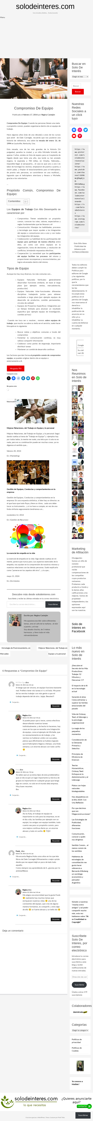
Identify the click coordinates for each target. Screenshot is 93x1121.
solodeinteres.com (45, 6)
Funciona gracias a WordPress (35, 1117)
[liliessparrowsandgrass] (81, 517)
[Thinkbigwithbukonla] (75, 536)
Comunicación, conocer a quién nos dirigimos (78, 837)
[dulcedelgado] (81, 437)
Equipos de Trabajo (22, 209)
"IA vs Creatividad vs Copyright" (80, 919)
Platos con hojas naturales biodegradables (79, 788)
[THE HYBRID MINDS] (81, 530)
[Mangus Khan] (81, 493)
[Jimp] (75, 505)
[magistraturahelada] (81, 499)
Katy (17, 770)
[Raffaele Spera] (75, 468)
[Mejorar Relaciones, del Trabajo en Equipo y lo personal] (36, 423)
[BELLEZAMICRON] (75, 450)
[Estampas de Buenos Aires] (75, 517)
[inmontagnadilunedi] (75, 443)
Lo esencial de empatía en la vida (21, 553)
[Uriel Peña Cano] (75, 413)
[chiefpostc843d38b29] (75, 474)
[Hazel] (75, 511)
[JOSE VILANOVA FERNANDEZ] (81, 480)
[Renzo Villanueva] (81, 487)
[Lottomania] (81, 524)
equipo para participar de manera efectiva (36, 242)
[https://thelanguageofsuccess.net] (81, 394)
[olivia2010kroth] (75, 499)
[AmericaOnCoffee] (75, 493)
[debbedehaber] (75, 530)
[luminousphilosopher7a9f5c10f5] (81, 413)
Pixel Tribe (61, 1117)
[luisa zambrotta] (75, 419)
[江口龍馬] (81, 400)
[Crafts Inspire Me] (81, 456)
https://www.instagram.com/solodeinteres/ (80, 222)
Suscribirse (53, 604)
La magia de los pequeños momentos (78, 731)
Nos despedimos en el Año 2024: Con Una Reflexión (80, 800)
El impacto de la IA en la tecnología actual (79, 688)
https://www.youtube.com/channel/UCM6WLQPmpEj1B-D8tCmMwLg (80, 175)
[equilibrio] (75, 394)
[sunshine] (81, 431)
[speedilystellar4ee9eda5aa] (75, 437)
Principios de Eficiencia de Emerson (77, 757)
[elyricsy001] (75, 388)
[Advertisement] (46, 40)
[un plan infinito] (75, 431)
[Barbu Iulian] (81, 536)
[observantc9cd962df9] (81, 443)
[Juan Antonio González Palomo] (75, 406)
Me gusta (15, 369)
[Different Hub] (75, 456)
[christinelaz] (81, 468)
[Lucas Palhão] (81, 474)
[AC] (75, 487)
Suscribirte (79, 985)
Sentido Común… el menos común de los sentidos (80, 848)
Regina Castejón (48, 115)
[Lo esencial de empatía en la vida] (28, 548)
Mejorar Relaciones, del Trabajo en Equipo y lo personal (30, 428)
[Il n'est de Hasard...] (81, 450)
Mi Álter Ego (20, 682)
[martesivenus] (75, 400)
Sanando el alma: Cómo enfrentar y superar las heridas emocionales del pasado (80, 703)
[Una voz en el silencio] (75, 524)
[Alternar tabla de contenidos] (24, 202)
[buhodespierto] (75, 425)
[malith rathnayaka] (81, 419)
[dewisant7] (81, 505)
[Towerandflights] (81, 425)
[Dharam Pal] (81, 388)
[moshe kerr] (75, 462)
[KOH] (81, 511)
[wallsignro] (75, 480)
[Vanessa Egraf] (81, 406)
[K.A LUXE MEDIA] (81, 462)
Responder (56, 706)
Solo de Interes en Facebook (78, 627)
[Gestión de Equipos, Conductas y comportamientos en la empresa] (28, 484)
